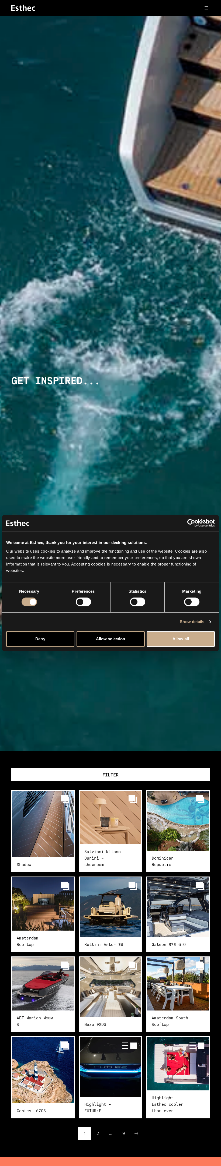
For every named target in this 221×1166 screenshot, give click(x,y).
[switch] (83, 602)
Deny (40, 639)
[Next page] (136, 1133)
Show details (192, 621)
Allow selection (110, 639)
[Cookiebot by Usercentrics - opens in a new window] (191, 523)
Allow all (180, 639)
